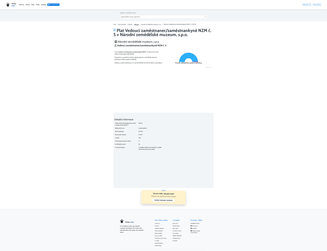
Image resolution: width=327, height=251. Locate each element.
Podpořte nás (54, 4)
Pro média (175, 233)
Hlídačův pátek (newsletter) (195, 231)
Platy (33, 4)
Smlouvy (21, 4)
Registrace (316, 4)
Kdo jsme (175, 223)
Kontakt (175, 240)
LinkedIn (194, 228)
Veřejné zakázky (159, 228)
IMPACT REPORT (177, 236)
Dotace (28, 4)
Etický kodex (176, 226)
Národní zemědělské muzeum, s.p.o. (151, 24)
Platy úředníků (122, 24)
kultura (137, 24)
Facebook (195, 226)
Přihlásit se (307, 4)
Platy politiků (158, 233)
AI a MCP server (177, 231)
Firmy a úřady (158, 236)
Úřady (38, 4)
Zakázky (43, 4)
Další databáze (159, 243)
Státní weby (158, 245)
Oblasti (130, 24)
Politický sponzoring (160, 238)
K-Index (157, 240)
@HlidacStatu (196, 223)
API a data (175, 228)
